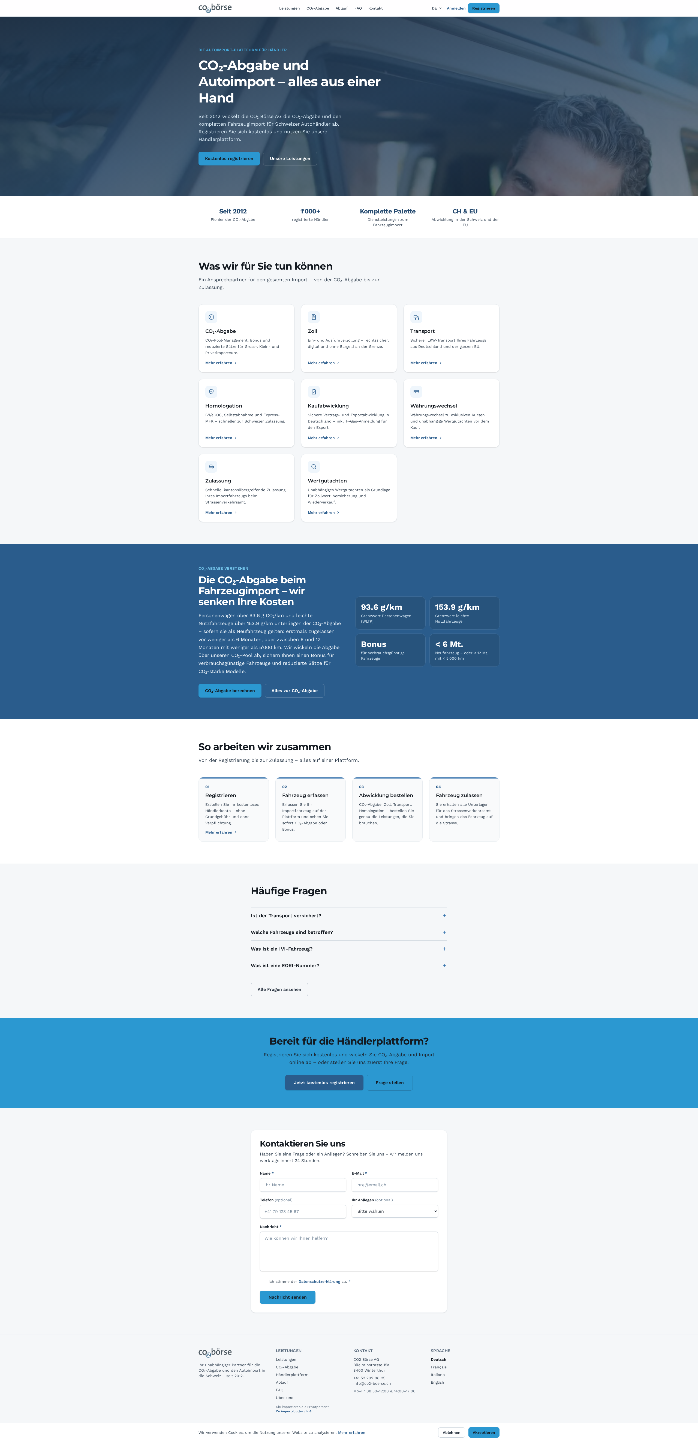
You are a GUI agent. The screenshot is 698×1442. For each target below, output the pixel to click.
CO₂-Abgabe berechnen (230, 690)
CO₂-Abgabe (317, 8)
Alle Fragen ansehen (279, 989)
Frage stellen (390, 1082)
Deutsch (438, 1359)
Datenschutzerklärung (319, 1281)
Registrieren (483, 8)
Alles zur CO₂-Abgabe (295, 690)
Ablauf (342, 8)
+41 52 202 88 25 (369, 1378)
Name (267, 1173)
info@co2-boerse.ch (372, 1383)
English (437, 1382)
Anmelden (456, 8)
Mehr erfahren (218, 832)
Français (439, 1367)
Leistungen (289, 8)
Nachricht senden (288, 1297)
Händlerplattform (292, 1374)
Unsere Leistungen (290, 158)
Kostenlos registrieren (229, 158)
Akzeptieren (484, 1432)
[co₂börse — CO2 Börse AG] (215, 8)
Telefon (276, 1200)
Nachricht (271, 1226)
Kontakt (375, 8)
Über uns (284, 1397)
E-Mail (359, 1173)
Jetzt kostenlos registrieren (324, 1082)
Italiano (438, 1374)
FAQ (358, 8)
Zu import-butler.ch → (294, 1411)
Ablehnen (452, 1432)
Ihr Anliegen (372, 1200)
